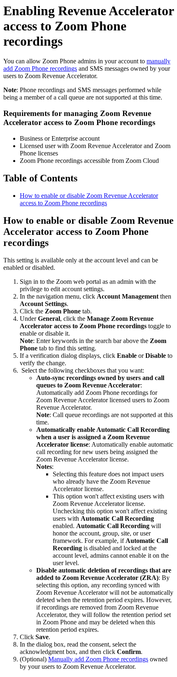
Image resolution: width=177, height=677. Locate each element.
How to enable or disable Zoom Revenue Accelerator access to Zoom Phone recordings (89, 199)
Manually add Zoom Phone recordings (98, 659)
